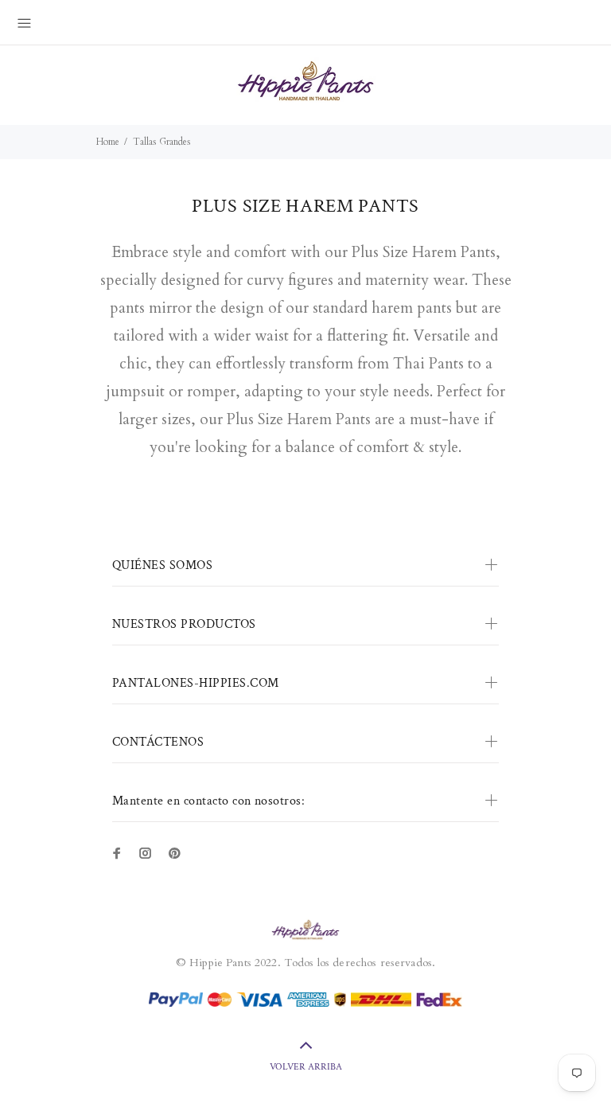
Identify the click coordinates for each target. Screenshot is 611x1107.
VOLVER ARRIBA (306, 1067)
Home (107, 141)
